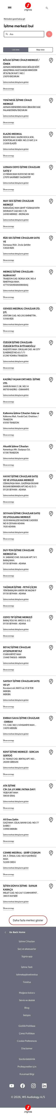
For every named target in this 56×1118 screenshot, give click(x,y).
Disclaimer (26, 1048)
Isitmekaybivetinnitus (27, 975)
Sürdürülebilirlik (27, 1059)
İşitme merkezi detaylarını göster (16, 82)
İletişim (27, 1015)
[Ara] (47, 8)
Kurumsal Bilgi (27, 1074)
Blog (26, 1008)
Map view (40, 50)
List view (15, 50)
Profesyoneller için (27, 1067)
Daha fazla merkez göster (28, 920)
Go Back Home (17, 932)
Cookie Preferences (27, 1041)
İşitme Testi (27, 967)
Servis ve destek (27, 1000)
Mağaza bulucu (27, 993)
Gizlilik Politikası (27, 1026)
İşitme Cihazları (27, 941)
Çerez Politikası (27, 1033)
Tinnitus (27, 982)
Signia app (26, 956)
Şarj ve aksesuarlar (27, 949)
